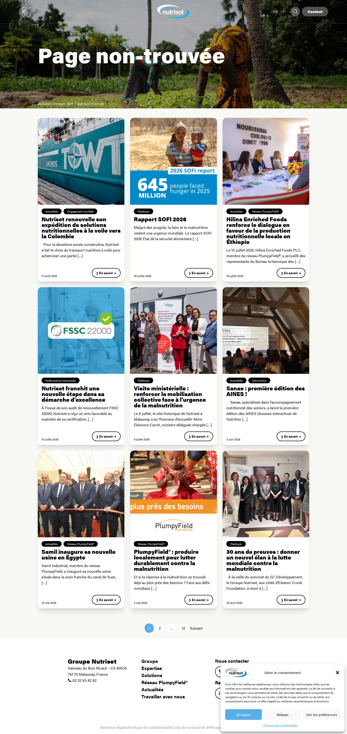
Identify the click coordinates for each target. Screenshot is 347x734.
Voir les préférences (321, 714)
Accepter (243, 714)
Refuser (282, 714)
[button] (337, 672)
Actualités (51, 211)
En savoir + (107, 272)
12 (183, 628)
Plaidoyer (143, 211)
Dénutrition (259, 380)
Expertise (151, 668)
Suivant (196, 628)
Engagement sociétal (80, 211)
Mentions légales (114, 727)
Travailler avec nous (163, 696)
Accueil (44, 103)
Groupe (149, 660)
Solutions (151, 675)
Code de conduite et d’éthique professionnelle (209, 727)
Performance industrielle (60, 380)
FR (275, 11)
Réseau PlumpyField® (265, 211)
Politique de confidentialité (280, 725)
